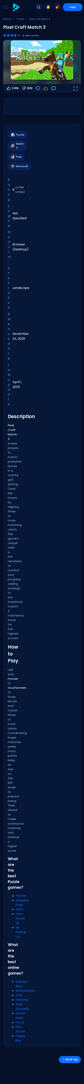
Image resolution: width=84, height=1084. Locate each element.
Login (72, 7)
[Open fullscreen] (75, 88)
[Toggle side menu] (5, 7)
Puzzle (20, 19)
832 (29, 88)
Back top (71, 1059)
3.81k (15, 88)
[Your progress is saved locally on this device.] (45, 88)
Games (7, 19)
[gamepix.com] (16, 7)
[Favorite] (57, 7)
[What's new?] (48, 7)
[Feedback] (53, 88)
